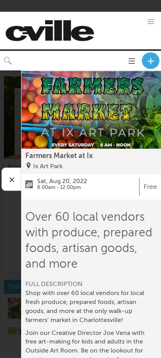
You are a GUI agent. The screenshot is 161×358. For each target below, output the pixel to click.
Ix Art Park (48, 166)
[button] (151, 22)
